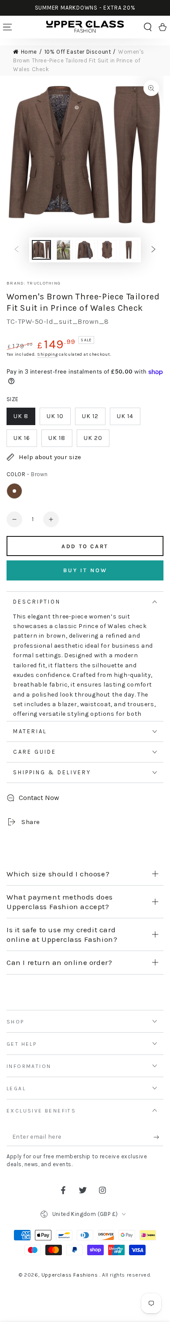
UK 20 (93, 438)
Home (29, 51)
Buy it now (85, 570)
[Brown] (14, 491)
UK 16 (22, 438)
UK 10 (55, 416)
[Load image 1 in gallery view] (41, 250)
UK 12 (90, 416)
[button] (147, 27)
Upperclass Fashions (70, 1275)
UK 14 (125, 416)
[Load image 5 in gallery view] (128, 250)
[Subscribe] (158, 1137)
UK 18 (56, 438)
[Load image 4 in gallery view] (106, 250)
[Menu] (7, 27)
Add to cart (85, 546)
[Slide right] (153, 250)
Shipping (47, 354)
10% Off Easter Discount (77, 51)
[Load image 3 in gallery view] (85, 250)
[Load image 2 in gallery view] (63, 250)
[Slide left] (16, 250)
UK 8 (21, 416)
